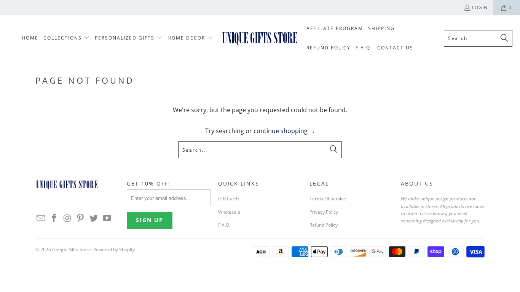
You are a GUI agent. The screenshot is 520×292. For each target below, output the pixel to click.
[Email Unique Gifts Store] (41, 218)
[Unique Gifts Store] (260, 38)
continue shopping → (284, 131)
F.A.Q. (224, 225)
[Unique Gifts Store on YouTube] (107, 218)
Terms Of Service (327, 198)
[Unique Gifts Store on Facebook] (54, 218)
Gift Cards (228, 198)
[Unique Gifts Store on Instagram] (67, 218)
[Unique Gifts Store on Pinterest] (80, 218)
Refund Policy (323, 225)
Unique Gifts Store (71, 249)
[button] (66, 38)
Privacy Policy (323, 212)
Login (480, 7)
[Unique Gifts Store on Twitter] (94, 218)
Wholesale (229, 212)
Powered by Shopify (114, 249)
